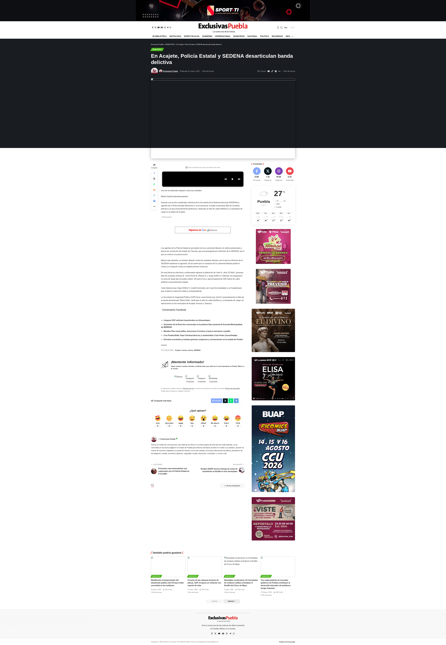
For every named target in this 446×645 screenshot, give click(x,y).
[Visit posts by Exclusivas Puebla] (154, 71)
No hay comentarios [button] (233, 486)
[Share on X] (154, 178)
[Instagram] (164, 27)
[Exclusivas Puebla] (223, 27)
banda (184, 350)
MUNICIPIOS (157, 49)
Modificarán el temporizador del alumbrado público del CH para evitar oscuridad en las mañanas (167, 582)
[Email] (268, 71)
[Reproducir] (232, 179)
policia (190, 350)
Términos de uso (188, 388)
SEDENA (197, 350)
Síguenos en (195, 230)
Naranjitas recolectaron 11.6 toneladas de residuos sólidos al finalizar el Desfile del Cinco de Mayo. (241, 582)
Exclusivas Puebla (170, 71)
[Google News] (161, 27)
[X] (155, 27)
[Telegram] (167, 27)
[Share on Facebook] (154, 173)
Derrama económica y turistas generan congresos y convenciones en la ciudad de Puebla (203, 339)
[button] (281, 28)
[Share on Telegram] (236, 400)
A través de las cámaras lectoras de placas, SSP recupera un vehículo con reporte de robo (204, 582)
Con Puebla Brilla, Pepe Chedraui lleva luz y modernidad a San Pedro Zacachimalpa (200, 335)
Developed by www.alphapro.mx (208, 642)
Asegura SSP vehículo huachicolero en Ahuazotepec (187, 320)
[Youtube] (290, 174)
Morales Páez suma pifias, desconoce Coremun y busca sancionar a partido (197, 331)
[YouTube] (158, 27)
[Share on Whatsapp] (154, 184)
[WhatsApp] (170, 27)
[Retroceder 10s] (225, 179)
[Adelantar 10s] (239, 179)
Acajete (178, 350)
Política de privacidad (232, 388)
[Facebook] (153, 27)
